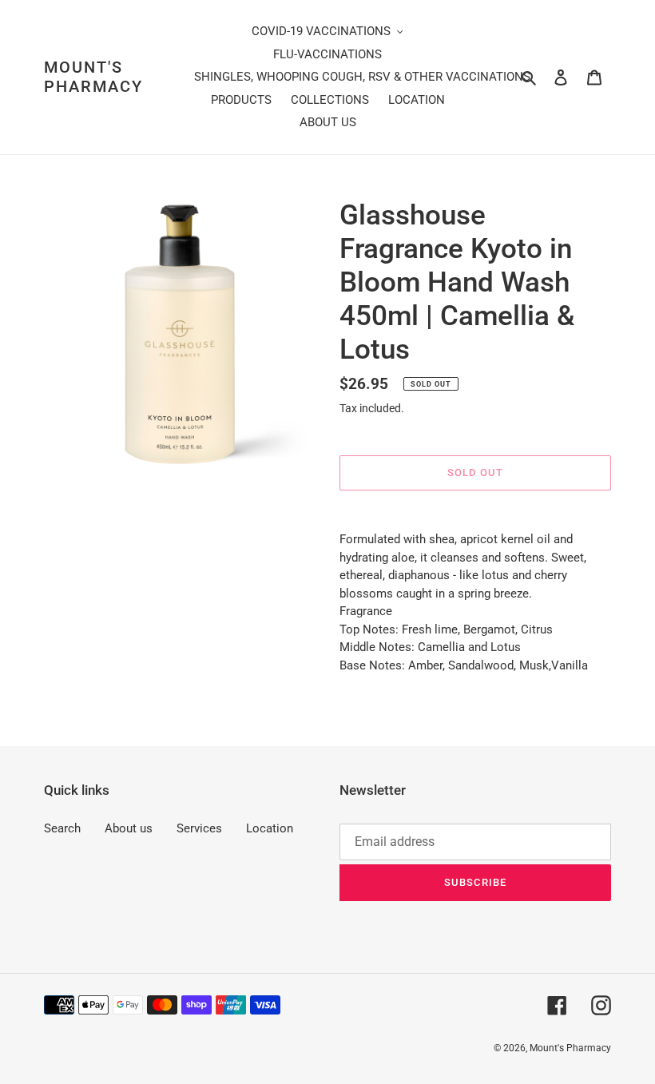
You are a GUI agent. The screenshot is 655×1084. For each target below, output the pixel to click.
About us (129, 828)
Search (62, 828)
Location (269, 828)
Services (199, 828)
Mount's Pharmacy (93, 77)
